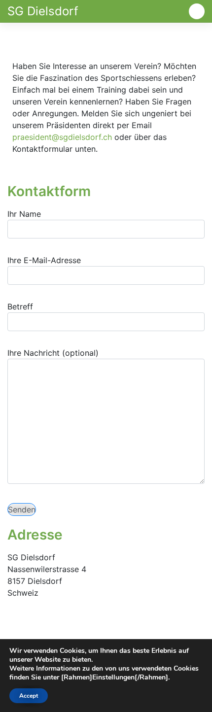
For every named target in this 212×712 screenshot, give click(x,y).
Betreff (20, 306)
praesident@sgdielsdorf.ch (62, 137)
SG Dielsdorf (42, 11)
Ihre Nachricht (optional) (53, 353)
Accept (28, 696)
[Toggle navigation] (197, 11)
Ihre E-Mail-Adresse (44, 260)
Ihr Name (24, 214)
